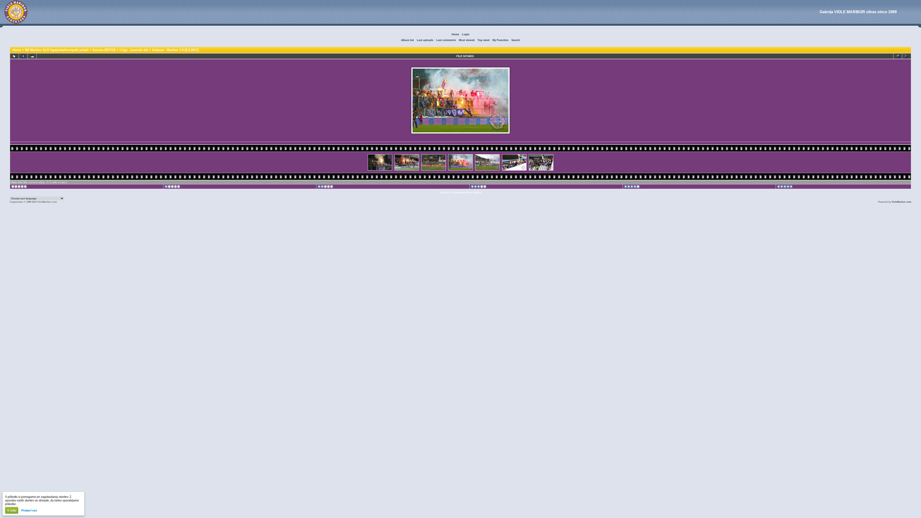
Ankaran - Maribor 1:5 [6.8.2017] (175, 50)
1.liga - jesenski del (133, 50)
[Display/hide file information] (23, 56)
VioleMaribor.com (901, 202)
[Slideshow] (32, 56)
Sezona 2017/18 (103, 50)
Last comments (446, 40)
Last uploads (425, 40)
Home (455, 34)
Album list (407, 40)
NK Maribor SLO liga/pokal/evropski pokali (57, 50)
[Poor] (172, 187)
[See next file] (906, 56)
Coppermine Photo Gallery (466, 192)
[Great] (785, 187)
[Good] (478, 187)
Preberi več (29, 510)
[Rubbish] (19, 187)
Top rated (484, 40)
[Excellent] (632, 187)
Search (515, 40)
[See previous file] (897, 56)
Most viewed (467, 40)
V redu (11, 510)
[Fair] (325, 187)
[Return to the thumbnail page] (14, 56)
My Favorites (500, 40)
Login (465, 34)
